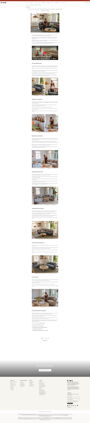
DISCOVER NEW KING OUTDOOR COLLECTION (44, 0)
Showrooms (57, 2)
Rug (50, 95)
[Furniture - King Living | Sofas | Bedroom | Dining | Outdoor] (3, 2)
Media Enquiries (41, 387)
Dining (39, 2)
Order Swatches (12, 389)
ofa (37, 273)
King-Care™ (30, 383)
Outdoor (48, 2)
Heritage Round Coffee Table (43, 95)
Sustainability (21, 386)
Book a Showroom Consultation (31, 382)
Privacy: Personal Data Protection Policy (42, 390)
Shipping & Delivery (22, 385)
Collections (11, 388)
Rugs (52, 2)
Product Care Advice (12, 383)
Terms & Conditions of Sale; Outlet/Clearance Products (42, 393)
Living (36, 2)
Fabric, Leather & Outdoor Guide (13, 382)
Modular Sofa (37, 95)
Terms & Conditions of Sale (42, 391)
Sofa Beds (31, 2)
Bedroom (43, 2)
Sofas (27, 2)
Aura (34, 95)
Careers (40, 388)
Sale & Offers (63, 2)
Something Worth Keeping (42, 386)
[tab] (14, 380)
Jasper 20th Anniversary (42, 385)
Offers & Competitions (42, 394)
